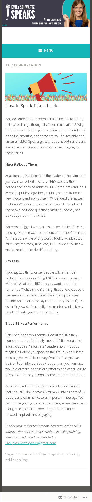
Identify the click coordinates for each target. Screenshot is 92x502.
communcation (26, 454)
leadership (72, 454)
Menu (49, 50)
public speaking (16, 460)
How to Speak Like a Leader (32, 105)
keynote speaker (51, 454)
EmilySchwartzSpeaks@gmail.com (30, 443)
